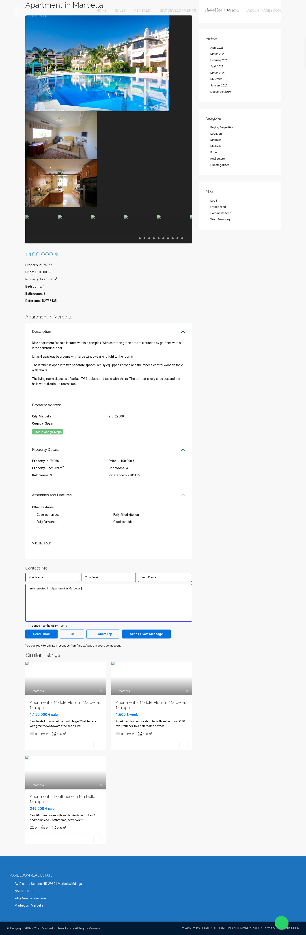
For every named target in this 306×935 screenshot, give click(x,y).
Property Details (45, 449)
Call (73, 634)
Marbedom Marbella (29, 905)
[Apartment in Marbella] (97, 63)
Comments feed (220, 213)
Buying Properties (221, 127)
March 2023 (217, 54)
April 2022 (216, 66)
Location (216, 133)
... (83, 726)
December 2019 (220, 91)
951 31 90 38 (24, 891)
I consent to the (48, 625)
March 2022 (217, 73)
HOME (101, 11)
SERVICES (213, 11)
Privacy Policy (190, 928)
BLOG (234, 11)
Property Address (47, 405)
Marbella (45, 416)
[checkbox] (27, 625)
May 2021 (216, 79)
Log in (214, 200)
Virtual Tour (41, 543)
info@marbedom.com (30, 898)
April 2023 (216, 47)
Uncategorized (220, 165)
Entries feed (218, 206)
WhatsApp (104, 634)
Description (41, 331)
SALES (120, 11)
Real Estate (217, 158)
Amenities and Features (52, 495)
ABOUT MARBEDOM (264, 11)
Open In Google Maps (47, 432)
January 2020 (218, 85)
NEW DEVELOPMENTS (177, 11)
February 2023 (219, 60)
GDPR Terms (59, 625)
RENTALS (142, 11)
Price (213, 152)
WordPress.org (220, 219)
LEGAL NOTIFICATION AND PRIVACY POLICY (231, 928)
